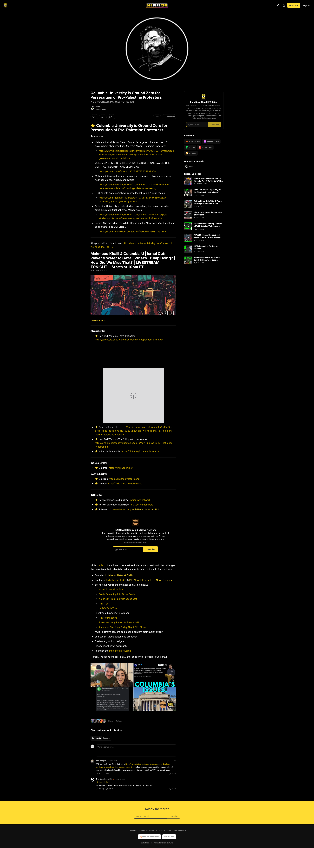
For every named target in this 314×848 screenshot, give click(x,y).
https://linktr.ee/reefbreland (124, 478)
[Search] (278, 5)
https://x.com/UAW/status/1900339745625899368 (127, 171)
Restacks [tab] (106, 738)
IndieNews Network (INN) (145, 509)
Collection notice (179, 830)
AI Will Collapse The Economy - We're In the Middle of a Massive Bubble (208, 236)
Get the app (169, 836)
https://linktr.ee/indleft (121, 467)
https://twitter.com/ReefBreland (124, 483)
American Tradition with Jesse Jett (118, 598)
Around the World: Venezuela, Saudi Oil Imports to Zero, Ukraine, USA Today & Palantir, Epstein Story (207, 258)
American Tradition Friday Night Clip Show (122, 627)
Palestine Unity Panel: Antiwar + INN (119, 622)
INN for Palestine (108, 617)
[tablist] (101, 738)
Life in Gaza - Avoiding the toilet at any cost (208, 213)
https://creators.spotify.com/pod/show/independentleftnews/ (129, 339)
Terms (168, 830)
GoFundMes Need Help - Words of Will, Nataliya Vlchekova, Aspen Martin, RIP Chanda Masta (208, 224)
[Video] (84, 46)
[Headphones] (84, 51)
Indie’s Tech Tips (108, 608)
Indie (98, 106)
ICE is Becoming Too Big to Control (205, 247)
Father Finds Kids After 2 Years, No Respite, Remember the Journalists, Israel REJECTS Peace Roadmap (208, 202)
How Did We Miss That (111, 589)
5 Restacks (118, 721)
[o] (188, 181)
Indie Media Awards (120, 650)
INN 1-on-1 (105, 603)
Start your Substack (150, 836)
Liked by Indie (103, 782)
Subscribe (293, 5)
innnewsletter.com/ (120, 509)
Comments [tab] (96, 738)
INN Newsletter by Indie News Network (150, 580)
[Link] (87, 128)
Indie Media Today (116, 580)
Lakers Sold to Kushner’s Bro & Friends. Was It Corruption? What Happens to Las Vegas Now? (208, 179)
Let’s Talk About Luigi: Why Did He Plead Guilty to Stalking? (208, 191)
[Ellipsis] (175, 761)
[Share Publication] (283, 5)
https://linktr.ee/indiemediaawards (140, 451)
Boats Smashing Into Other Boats (117, 594)
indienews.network (140, 500)
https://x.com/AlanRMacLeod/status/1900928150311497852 (132, 231)
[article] (203, 181)
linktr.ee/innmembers (141, 504)
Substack (145, 843)
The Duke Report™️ (104, 779)
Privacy (162, 830)
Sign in (306, 5)
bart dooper (101, 760)
